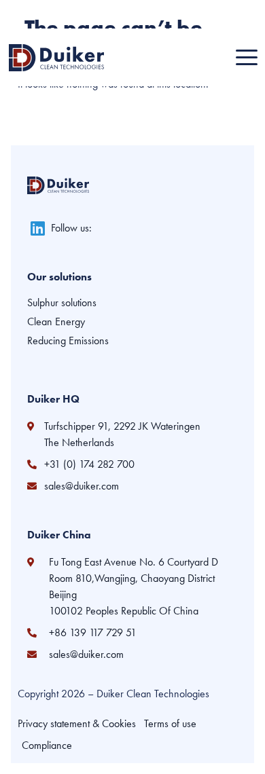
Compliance (47, 745)
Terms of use (170, 723)
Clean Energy (56, 322)
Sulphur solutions (61, 303)
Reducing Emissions (68, 341)
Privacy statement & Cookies (77, 723)
